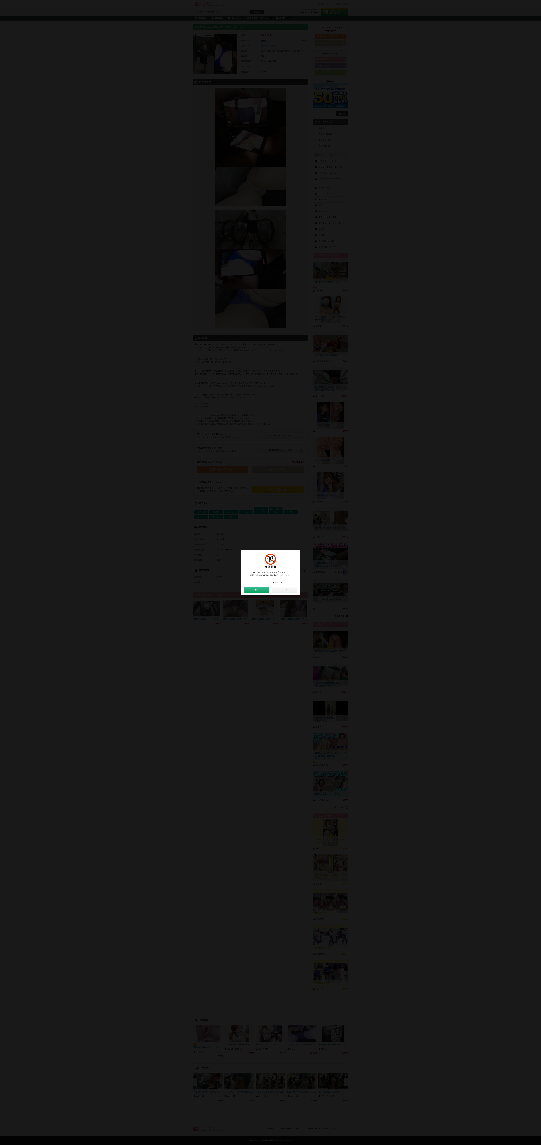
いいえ (284, 590)
